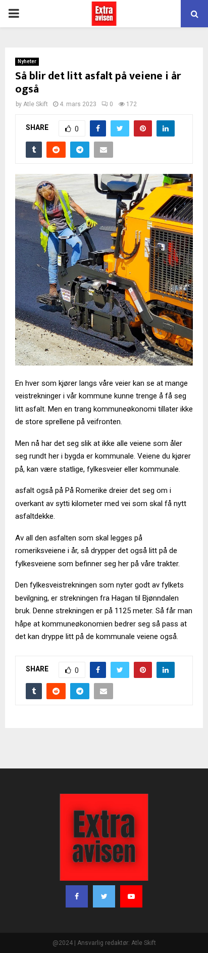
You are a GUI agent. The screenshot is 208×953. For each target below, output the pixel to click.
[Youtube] (131, 896)
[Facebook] (77, 896)
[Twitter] (104, 896)
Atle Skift (35, 104)
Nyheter (27, 61)
